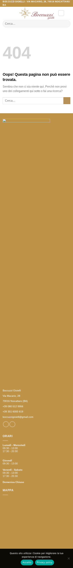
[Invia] (66, 23)
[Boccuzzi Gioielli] (36, 13)
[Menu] (5, 13)
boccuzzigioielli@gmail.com (18, 416)
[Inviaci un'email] (12, 424)
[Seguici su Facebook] (6, 424)
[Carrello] (68, 13)
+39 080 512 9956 (13, 406)
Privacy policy (44, 562)
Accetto (27, 562)
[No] (68, 559)
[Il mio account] (61, 13)
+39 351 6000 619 (13, 411)
